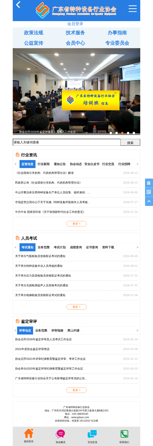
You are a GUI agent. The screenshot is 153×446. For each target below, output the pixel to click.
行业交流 (108, 164)
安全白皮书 (91, 164)
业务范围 (44, 247)
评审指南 (57, 330)
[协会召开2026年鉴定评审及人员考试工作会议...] (76, 49)
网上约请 (73, 330)
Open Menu (133, 9)
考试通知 (27, 247)
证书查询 (92, 247)
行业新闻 (44, 164)
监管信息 (27, 164)
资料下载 (108, 247)
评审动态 (25, 330)
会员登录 (75, 24)
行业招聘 (124, 164)
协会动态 (76, 164)
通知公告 (60, 164)
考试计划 (60, 247)
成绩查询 (76, 247)
